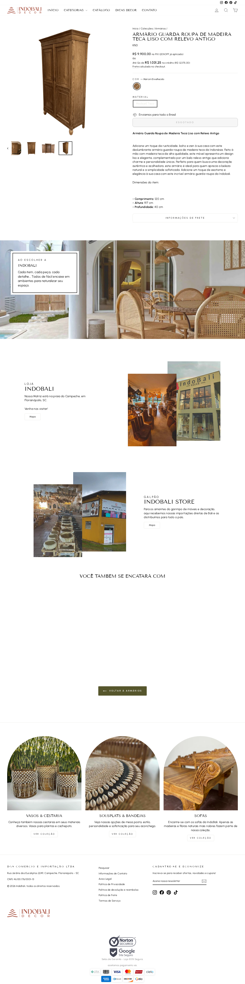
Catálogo (101, 10)
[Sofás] (201, 773)
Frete (136, 66)
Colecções (147, 28)
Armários (160, 28)
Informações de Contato (113, 873)
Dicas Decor (125, 10)
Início (53, 10)
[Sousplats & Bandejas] (122, 773)
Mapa (32, 416)
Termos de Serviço (110, 900)
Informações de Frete (185, 218)
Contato (149, 10)
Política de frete (108, 895)
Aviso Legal (105, 878)
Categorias (74, 10)
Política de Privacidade (112, 884)
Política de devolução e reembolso (118, 889)
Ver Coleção (44, 834)
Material (141, 97)
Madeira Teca (145, 103)
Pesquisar (104, 867)
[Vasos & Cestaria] (44, 773)
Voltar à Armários (125, 691)
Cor (148, 79)
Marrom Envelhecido (136, 86)
